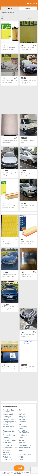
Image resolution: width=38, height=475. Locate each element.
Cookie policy (5, 473)
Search (10, 8)
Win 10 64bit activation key (23, 432)
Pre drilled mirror (24, 454)
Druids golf (7, 417)
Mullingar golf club (9, 422)
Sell (20, 468)
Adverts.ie (9, 3)
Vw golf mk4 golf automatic (9, 411)
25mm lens (22, 459)
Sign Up (29, 3)
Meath (9, 175)
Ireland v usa (7, 445)
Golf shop (22, 422)
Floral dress (22, 435)
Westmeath (12, 369)
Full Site (3, 472)
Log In (35, 3)
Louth (29, 49)
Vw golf (5, 424)
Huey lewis (7, 443)
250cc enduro (8, 459)
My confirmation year (10, 448)
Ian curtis (21, 443)
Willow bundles (8, 427)
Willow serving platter (23, 427)
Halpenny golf (8, 414)
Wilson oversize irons (9, 432)
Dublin (9, 142)
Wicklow (23, 369)
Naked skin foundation (7, 451)
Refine (30, 19)
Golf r (20, 424)
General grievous (9, 440)
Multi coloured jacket (26, 445)
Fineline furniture (9, 435)
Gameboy (6, 438)
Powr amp (6, 454)
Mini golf (21, 417)
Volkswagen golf (9, 419)
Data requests (25, 472)
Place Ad (28, 8)
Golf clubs (22, 414)
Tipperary (23, 84)
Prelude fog (7, 457)
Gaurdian (21, 438)
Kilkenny (11, 49)
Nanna (21, 450)
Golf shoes (22, 419)
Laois (12, 276)
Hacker (21, 440)
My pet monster (24, 448)
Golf (20, 410)
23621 (20, 457)
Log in (16, 472)
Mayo (28, 175)
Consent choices (16, 473)
